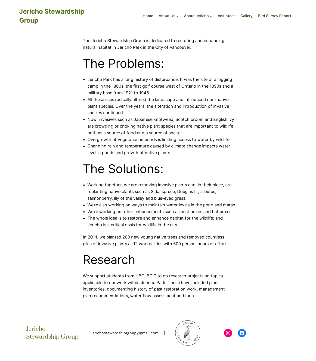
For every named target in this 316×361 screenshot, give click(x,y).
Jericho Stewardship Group (52, 333)
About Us (167, 15)
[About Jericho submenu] (211, 16)
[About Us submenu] (177, 16)
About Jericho (196, 15)
